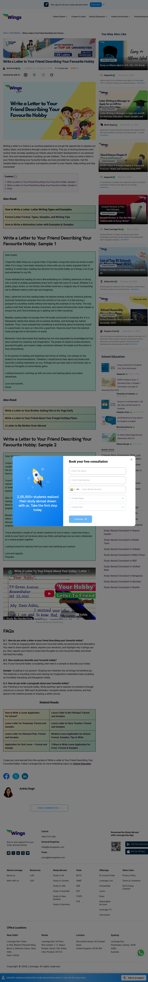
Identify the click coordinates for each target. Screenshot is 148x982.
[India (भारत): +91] (72, 489)
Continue (79, 519)
